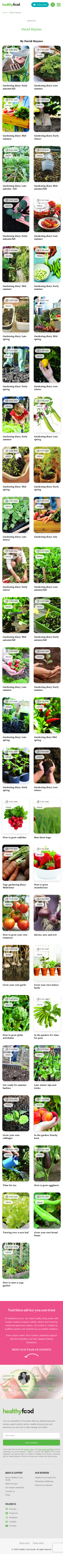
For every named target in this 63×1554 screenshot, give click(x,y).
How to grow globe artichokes (13, 1036)
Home (4, 13)
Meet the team (11, 1484)
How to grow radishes (14, 837)
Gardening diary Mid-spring (46, 738)
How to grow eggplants (46, 1185)
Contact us (10, 1491)
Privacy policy (38, 1543)
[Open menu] (59, 4)
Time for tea (9, 1185)
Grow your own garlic (14, 984)
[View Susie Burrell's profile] (54, 1377)
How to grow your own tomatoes (15, 936)
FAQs (7, 1495)
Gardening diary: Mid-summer (15, 137)
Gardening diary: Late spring (14, 338)
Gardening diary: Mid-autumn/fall (46, 187)
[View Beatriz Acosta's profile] (39, 1388)
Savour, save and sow (45, 934)
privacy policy (29, 1449)
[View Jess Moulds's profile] (39, 1377)
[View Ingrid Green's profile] (54, 1388)
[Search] (53, 4)
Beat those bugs (42, 837)
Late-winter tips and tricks (45, 1086)
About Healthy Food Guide (14, 1478)
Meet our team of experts (31, 1349)
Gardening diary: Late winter (46, 388)
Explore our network (43, 1485)
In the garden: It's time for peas (46, 1036)
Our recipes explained (14, 1487)
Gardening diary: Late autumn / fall (14, 187)
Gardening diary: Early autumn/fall (15, 87)
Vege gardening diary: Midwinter (14, 886)
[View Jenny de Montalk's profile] (9, 1377)
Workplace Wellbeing (44, 1481)
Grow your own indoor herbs (46, 986)
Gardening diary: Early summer (46, 287)
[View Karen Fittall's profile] (9, 1388)
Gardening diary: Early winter (46, 137)
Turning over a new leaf (16, 1232)
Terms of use (24, 1543)
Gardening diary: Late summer (46, 87)
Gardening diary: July (45, 536)
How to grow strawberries (41, 886)
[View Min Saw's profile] (24, 1378)
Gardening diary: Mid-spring (46, 338)
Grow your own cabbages (11, 1136)
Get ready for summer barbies (15, 1086)
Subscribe (41, 4)
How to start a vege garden (13, 1284)
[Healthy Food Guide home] (18, 1411)
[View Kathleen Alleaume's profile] (24, 1388)
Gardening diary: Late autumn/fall (46, 588)
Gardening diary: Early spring (15, 388)
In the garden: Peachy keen (45, 1136)
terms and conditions (46, 1449)
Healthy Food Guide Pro (45, 1477)
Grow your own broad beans (46, 1234)
